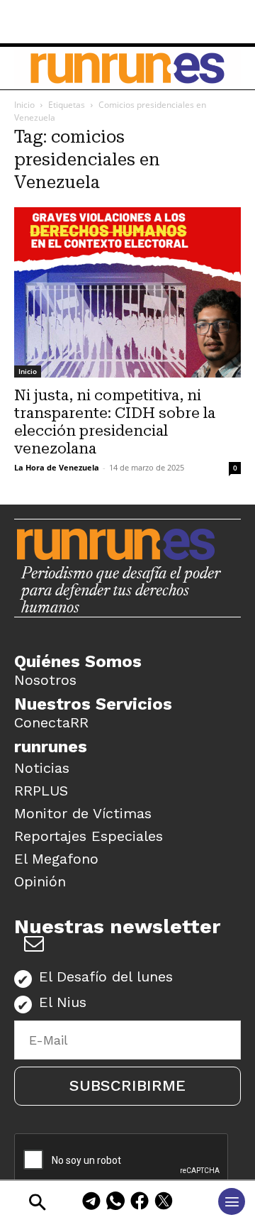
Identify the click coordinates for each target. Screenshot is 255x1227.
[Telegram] (91, 1203)
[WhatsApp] (115, 1203)
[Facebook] (140, 1203)
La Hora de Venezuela (56, 467)
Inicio (24, 105)
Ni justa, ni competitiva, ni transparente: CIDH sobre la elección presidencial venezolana (114, 422)
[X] (164, 1203)
